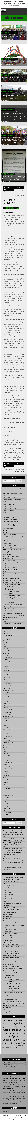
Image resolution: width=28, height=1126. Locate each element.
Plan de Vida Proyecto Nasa (11, 598)
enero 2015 (6, 681)
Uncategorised (7, 619)
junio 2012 (6, 749)
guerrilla (8, 1033)
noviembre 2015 (7, 659)
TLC (18, 1048)
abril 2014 (6, 701)
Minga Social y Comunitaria (11, 565)
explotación (5, 1027)
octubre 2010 (7, 793)
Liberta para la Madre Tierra (11, 556)
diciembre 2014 (7, 684)
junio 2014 (6, 697)
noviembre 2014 (7, 686)
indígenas (17, 1036)
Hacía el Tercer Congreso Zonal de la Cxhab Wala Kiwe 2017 (14, 78)
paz (7, 1045)
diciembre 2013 (7, 710)
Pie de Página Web (8, 589)
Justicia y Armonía (8, 552)
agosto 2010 (6, 797)
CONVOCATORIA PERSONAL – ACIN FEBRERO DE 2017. (14, 62)
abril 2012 (6, 753)
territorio (6, 1048)
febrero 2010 (6, 810)
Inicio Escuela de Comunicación (12, 550)
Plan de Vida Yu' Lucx (9, 602)
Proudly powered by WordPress (11, 1115)
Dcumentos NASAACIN (9, 526)
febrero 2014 (6, 705)
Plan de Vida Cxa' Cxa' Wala (11, 591)
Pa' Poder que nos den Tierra (11, 585)
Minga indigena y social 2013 (11, 563)
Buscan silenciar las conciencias (12, 500)
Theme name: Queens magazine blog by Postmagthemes (15, 1117)
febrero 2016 (6, 653)
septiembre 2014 (8, 690)
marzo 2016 (6, 651)
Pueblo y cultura (7, 606)
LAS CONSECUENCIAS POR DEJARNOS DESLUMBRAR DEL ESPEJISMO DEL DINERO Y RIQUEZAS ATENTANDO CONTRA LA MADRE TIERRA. (14, 140)
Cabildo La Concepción (9, 508)
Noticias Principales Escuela (11, 578)
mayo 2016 (6, 646)
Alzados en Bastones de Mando (12, 491)
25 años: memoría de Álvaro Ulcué (13, 489)
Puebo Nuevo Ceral (8, 609)
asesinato (5, 1020)
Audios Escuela (7, 495)
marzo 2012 (6, 756)
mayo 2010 (6, 804)
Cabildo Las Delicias (8, 511)
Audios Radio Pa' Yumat (10, 497)
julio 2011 (5, 773)
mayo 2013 (6, 725)
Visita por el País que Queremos (12, 624)
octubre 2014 (7, 688)
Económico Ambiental (9, 535)
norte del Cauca (14, 1042)
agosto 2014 (6, 692)
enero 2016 (6, 655)
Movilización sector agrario (11, 567)
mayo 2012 (6, 751)
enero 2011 (6, 786)
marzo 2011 (6, 782)
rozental (21, 1045)
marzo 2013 (6, 729)
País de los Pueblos (8, 587)
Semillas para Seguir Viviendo (11, 611)
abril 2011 (6, 780)
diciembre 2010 (7, 788)
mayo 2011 (6, 778)
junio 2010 (6, 802)
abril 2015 (6, 675)
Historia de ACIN (7, 547)
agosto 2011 (6, 771)
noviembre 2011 (7, 764)
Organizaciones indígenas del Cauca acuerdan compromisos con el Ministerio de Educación (14, 36)
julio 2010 (5, 799)
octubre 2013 (7, 714)
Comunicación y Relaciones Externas (13, 515)
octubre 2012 (7, 740)
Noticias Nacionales (8, 576)
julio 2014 (5, 694)
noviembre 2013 (7, 712)
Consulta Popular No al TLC (11, 521)
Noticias (5, 571)
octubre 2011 (7, 767)
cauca (12, 1019)
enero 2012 (6, 760)
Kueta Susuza (7, 554)
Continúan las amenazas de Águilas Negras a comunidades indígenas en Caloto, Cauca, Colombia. (14, 178)
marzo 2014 (6, 703)
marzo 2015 (6, 677)
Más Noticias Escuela (9, 560)
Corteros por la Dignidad (10, 524)
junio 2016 (6, 644)
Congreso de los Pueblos (10, 519)
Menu (3, 10)
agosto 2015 (6, 666)
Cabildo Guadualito (8, 504)
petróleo (14, 1045)
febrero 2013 (6, 732)
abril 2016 (6, 649)
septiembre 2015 (8, 664)
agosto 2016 (6, 640)
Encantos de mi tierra (9, 543)
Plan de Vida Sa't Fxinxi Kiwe (11, 600)
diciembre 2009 (7, 813)
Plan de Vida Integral (9, 593)
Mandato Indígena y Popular (11, 558)
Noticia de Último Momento (9, 32)
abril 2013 (6, 727)
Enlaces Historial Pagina (10, 545)
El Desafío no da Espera (10, 541)
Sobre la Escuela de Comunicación (13, 613)
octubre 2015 (7, 662)
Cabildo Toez (6, 513)
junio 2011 (6, 775)
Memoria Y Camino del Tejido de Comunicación (14, 3)
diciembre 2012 (7, 736)
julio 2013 (5, 721)
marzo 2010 (6, 808)
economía (10, 1023)
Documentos (6, 530)
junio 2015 (6, 670)
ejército (19, 1023)
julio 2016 (5, 642)
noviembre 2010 (7, 791)
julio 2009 (5, 815)
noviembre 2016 (7, 638)
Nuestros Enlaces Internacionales (12, 580)
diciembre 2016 (7, 635)
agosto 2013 (6, 719)
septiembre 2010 (8, 795)
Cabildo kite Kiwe (8, 506)
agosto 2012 (6, 745)
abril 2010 (6, 806)
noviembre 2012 (7, 738)
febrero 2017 (6, 631)
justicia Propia (11, 1039)
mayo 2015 (6, 673)
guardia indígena (13, 1029)
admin (12, 39)
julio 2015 (5, 668)
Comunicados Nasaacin (8, 91)
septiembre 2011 (8, 769)
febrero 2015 (6, 679)
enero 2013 (6, 734)
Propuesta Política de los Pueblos (12, 604)
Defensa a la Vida (8, 528)
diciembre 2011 (7, 762)
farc (13, 1026)
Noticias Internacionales (11, 208)
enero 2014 (6, 708)
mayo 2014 (6, 699)
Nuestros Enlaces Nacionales (11, 582)
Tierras (14, 1047)
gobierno (21, 1027)
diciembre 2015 (7, 657)
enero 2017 (6, 633)
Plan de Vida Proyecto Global (11, 595)
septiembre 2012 (8, 743)
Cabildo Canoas (7, 502)
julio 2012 (5, 747)
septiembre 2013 (8, 716)
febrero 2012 (6, 758)
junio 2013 (6, 723)
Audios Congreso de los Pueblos (12, 493)
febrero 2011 (6, 784)
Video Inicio (6, 621)
